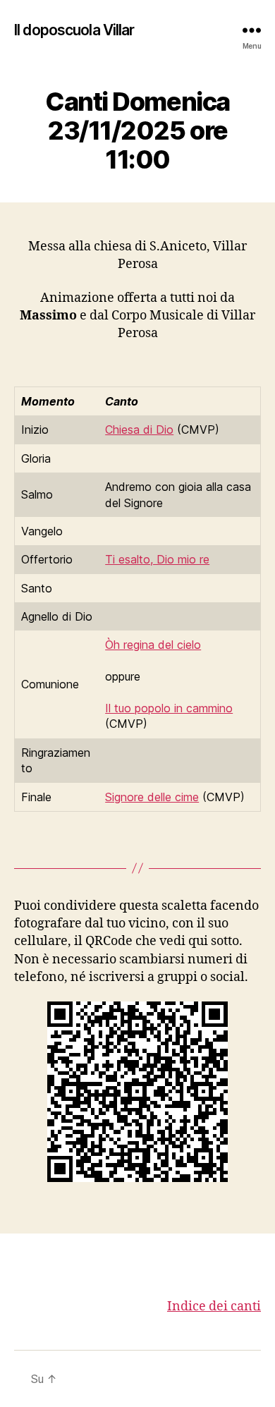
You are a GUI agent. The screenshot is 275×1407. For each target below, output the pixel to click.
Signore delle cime (152, 797)
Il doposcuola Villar (74, 30)
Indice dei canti (214, 1306)
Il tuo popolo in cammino (169, 708)
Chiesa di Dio (139, 429)
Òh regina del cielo (153, 645)
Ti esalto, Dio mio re (157, 559)
